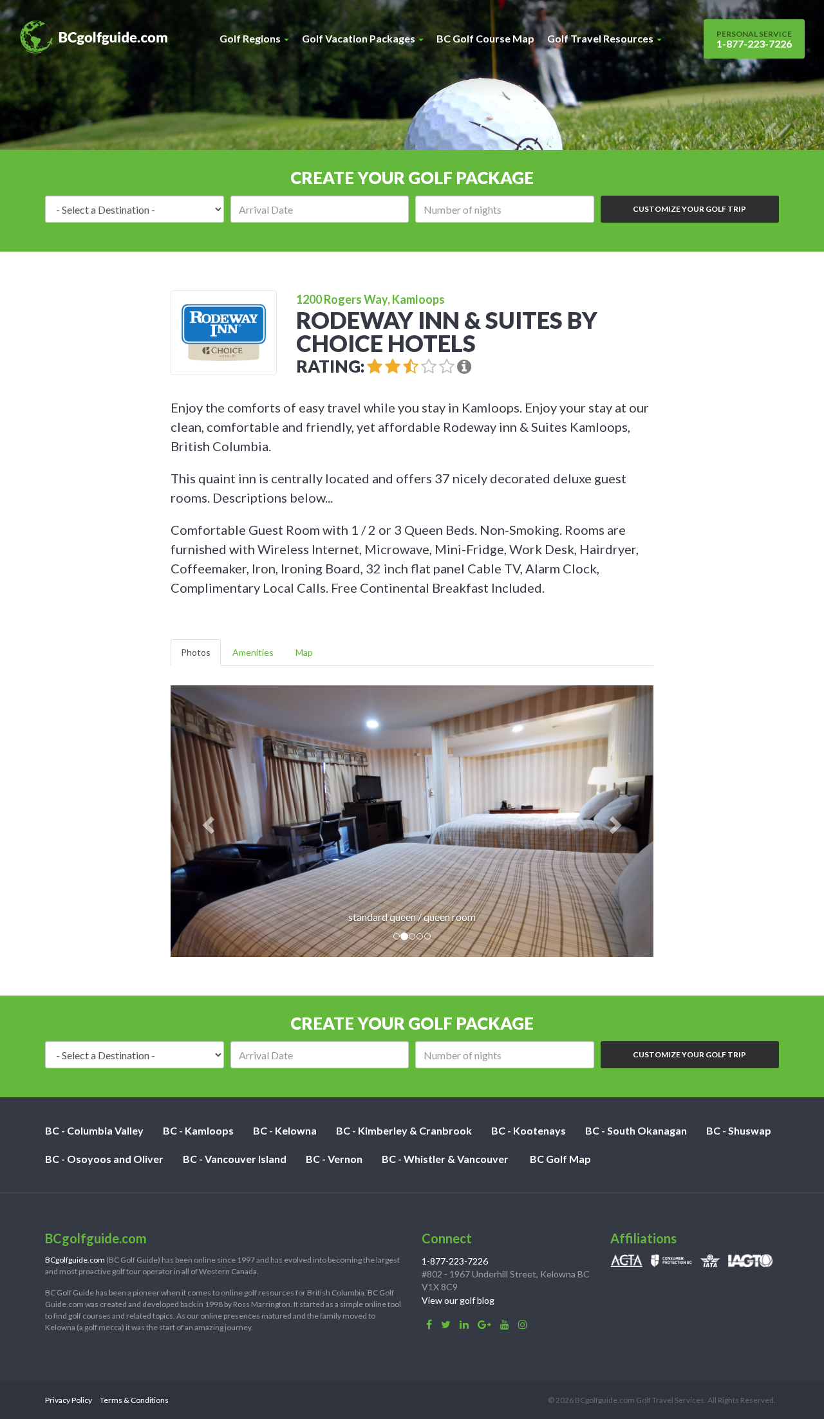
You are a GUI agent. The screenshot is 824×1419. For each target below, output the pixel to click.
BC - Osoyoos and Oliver (104, 1159)
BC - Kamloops (198, 1130)
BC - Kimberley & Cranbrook (404, 1130)
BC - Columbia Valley (94, 1130)
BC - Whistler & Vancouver (445, 1159)
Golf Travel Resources (601, 38)
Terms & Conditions (134, 1400)
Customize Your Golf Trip (689, 209)
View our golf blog (458, 1300)
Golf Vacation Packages (359, 38)
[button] (207, 821)
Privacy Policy (68, 1400)
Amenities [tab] (253, 652)
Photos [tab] (196, 652)
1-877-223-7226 (754, 39)
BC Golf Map (560, 1159)
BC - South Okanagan (636, 1130)
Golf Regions (251, 38)
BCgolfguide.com (75, 1260)
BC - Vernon (334, 1159)
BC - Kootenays (528, 1130)
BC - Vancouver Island (234, 1159)
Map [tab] (304, 652)
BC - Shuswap (738, 1130)
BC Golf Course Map (485, 38)
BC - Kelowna (285, 1130)
